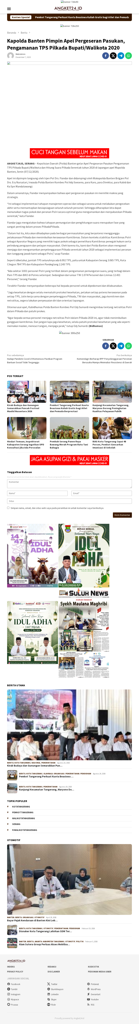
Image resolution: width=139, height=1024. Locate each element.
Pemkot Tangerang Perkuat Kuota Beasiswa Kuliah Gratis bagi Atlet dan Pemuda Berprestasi (57, 17)
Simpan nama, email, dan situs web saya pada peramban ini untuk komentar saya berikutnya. (57, 508)
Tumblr (14, 989)
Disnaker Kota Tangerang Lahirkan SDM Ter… (45, 931)
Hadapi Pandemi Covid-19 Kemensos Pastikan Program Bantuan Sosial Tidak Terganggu (34, 359)
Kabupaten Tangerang (53, 941)
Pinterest (95, 984)
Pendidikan (85, 773)
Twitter (54, 984)
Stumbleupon (57, 989)
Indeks (11, 966)
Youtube (94, 999)
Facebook (15, 984)
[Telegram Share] (120, 55)
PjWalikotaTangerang (24, 830)
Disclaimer (54, 971)
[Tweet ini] (113, 55)
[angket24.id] (69, 8)
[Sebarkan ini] (105, 55)
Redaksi (52, 966)
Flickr (53, 1004)
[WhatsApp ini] (128, 55)
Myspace (15, 999)
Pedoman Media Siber (99, 971)
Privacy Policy (15, 971)
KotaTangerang (21, 806)
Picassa (14, 1004)
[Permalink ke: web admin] (10, 55)
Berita (10, 763)
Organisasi (59, 773)
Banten (10, 917)
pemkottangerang (22, 812)
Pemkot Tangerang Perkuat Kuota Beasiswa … (46, 776)
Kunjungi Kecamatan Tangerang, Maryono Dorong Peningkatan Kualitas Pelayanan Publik (111, 408)
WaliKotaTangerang (23, 818)
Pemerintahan (48, 763)
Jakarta (38, 941)
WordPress (96, 989)
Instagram (15, 994)
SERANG (16, 824)
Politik (80, 941)
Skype (53, 999)
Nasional (36, 763)
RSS (92, 1004)
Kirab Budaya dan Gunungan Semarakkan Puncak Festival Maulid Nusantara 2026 (23, 408)
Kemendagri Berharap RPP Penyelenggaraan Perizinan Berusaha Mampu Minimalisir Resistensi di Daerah (104, 359)
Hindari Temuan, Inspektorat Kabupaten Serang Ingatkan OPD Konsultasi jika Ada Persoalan (25, 444)
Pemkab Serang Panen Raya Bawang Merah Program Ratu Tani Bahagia (69, 444)
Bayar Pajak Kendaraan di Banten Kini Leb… (32, 920)
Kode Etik (93, 966)
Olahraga (48, 773)
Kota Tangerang (22, 763)
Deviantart (95, 994)
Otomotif (39, 917)
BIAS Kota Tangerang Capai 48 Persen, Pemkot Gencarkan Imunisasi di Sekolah (109, 444)
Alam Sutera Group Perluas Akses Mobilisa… (44, 944)
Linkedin (55, 994)
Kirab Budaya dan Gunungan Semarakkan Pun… (34, 765)
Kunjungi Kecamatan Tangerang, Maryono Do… (46, 789)
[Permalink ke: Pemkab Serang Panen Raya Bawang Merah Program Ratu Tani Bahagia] (69, 428)
